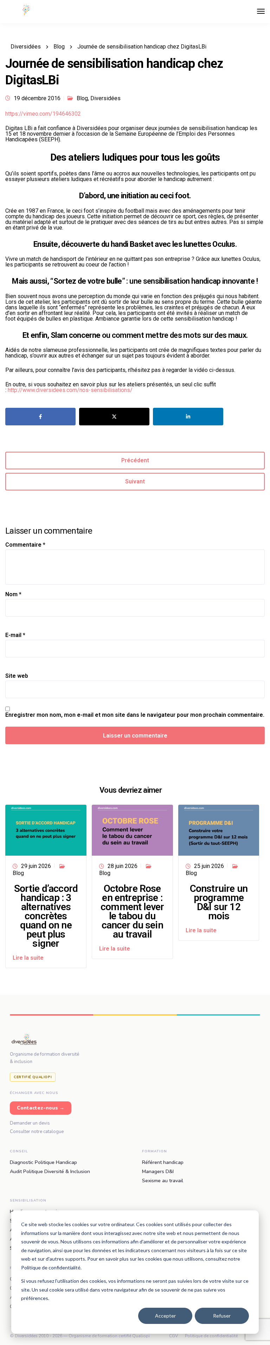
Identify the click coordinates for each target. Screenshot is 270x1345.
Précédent (135, 460)
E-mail (15, 635)
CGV (173, 1336)
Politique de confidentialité (211, 1336)
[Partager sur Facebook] (40, 416)
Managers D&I (158, 1172)
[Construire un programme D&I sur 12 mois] (218, 829)
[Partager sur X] (114, 416)
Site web (16, 676)
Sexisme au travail (162, 1181)
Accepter (165, 1316)
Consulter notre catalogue (37, 1131)
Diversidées (105, 98)
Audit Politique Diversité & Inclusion (50, 1172)
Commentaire (25, 545)
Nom (13, 594)
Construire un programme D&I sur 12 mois (219, 902)
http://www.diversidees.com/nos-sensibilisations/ (70, 390)
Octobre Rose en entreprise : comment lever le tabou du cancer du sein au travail (132, 911)
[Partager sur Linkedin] (188, 416)
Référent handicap (163, 1162)
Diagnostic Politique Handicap (43, 1162)
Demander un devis (30, 1123)
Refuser (222, 1316)
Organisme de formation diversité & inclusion (44, 1058)
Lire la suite (28, 957)
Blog (82, 98)
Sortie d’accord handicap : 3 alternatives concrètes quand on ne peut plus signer (46, 916)
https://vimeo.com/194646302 (43, 113)
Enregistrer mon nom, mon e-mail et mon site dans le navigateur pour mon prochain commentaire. (134, 715)
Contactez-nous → (40, 1108)
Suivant (135, 481)
